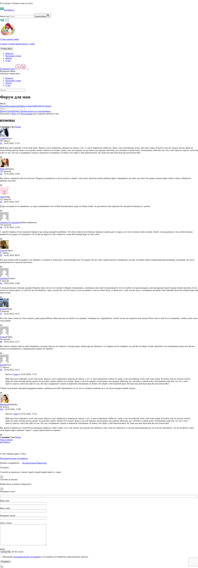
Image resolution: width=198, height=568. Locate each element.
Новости (9, 53)
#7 (1, 314)
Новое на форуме (27, 106)
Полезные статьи (13, 56)
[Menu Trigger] (28, 69)
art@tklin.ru (9, 10)
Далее (18, 127)
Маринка (4, 404)
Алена (3, 337)
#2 (1, 174)
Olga (2, 197)
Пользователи (12, 106)
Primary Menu (6, 49)
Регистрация (45, 106)
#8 (1, 342)
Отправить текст (7, 69)
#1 (1, 143)
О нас (8, 60)
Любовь (3, 278)
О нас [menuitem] (8, 85)
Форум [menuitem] (8, 83)
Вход (37, 106)
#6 (1, 283)
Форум (8, 58)
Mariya (3, 169)
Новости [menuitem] (9, 78)
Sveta (2, 365)
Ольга (3, 250)
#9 (1, 370)
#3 (1, 202)
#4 (1, 227)
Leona (2, 309)
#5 (1, 255)
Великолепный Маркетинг (34, 463)
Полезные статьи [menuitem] (13, 80)
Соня (2, 138)
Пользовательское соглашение (14, 458)
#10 (1, 409)
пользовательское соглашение (27, 557)
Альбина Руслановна (9, 222)
